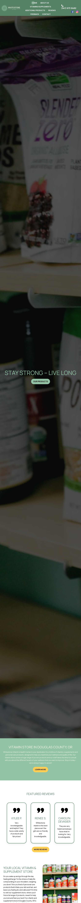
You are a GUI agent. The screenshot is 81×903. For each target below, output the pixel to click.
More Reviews (40, 849)
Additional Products (35, 10)
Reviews (52, 10)
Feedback (34, 14)
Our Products (40, 381)
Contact (46, 14)
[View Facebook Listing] (72, 12)
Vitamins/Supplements (40, 7)
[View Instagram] (77, 12)
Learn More (40, 769)
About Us (44, 3)
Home (34, 3)
